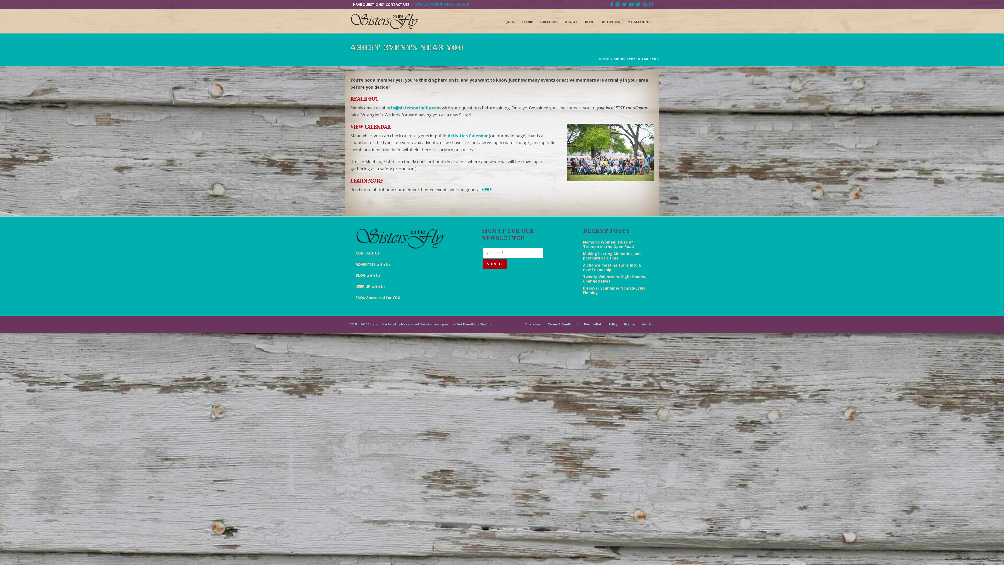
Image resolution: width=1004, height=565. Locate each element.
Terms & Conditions (563, 324)
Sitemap (629, 324)
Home (604, 59)
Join (510, 21)
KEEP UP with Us (371, 286)
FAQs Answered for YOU (378, 297)
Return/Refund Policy (600, 324)
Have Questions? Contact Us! (381, 5)
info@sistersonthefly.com (413, 108)
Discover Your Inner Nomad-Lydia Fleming (614, 290)
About (571, 21)
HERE (487, 190)
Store (527, 21)
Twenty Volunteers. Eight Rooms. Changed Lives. (614, 279)
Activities (611, 21)
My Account (639, 21)
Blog (590, 21)
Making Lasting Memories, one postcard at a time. (612, 256)
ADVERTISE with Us (373, 264)
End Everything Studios (474, 324)
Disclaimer (533, 324)
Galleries (549, 21)
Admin (647, 324)
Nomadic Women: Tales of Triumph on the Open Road (608, 244)
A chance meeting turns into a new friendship (612, 267)
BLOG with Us (368, 275)
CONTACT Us (368, 253)
